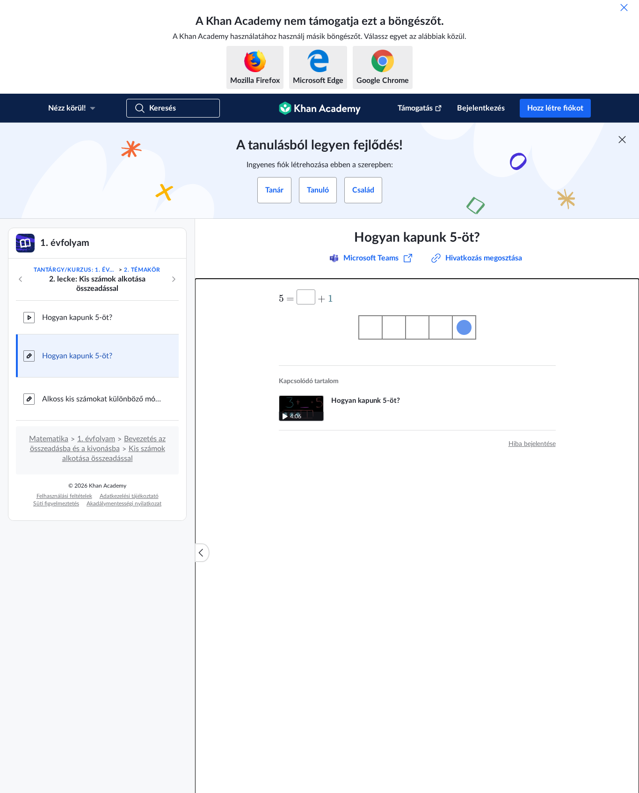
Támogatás (415, 108)
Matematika (48, 439)
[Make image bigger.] (417, 327)
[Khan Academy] (320, 108)
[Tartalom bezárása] (202, 552)
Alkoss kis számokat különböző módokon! (103, 399)
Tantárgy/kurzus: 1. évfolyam (75, 270)
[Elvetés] (624, 7)
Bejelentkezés (481, 108)
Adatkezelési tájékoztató (129, 496)
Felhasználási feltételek (64, 496)
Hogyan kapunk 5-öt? (77, 317)
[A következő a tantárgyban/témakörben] (173, 279)
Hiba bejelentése (532, 444)
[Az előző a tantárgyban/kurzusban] (20, 279)
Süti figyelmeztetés (56, 503)
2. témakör (142, 270)
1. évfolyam (96, 439)
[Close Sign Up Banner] (622, 139)
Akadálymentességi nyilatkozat (124, 503)
